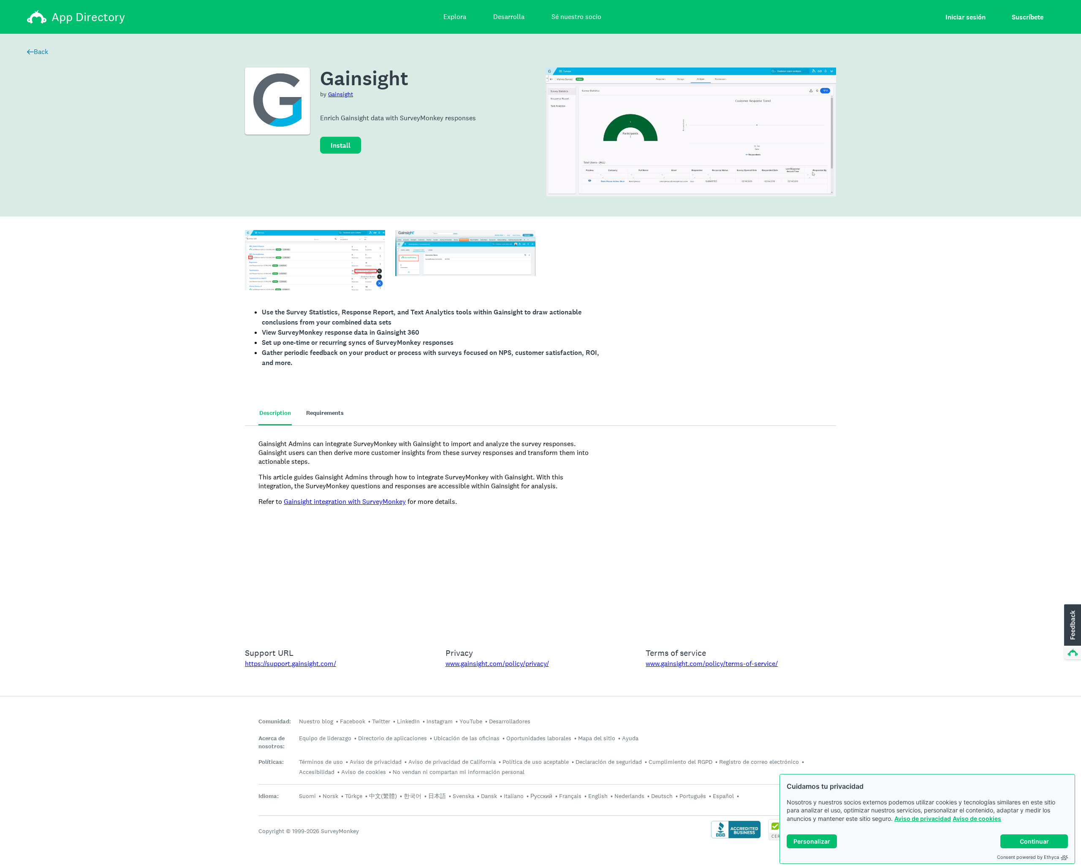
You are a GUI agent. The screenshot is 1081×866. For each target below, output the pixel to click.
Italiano (514, 796)
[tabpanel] (540, 531)
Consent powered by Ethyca (1028, 857)
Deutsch (662, 796)
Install (340, 145)
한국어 (412, 796)
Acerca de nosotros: (271, 742)
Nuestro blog (316, 721)
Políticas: (271, 762)
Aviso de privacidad (922, 818)
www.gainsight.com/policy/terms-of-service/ (712, 663)
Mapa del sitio (596, 738)
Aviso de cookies (977, 818)
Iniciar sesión (965, 17)
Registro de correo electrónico (759, 762)
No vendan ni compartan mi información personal (458, 772)
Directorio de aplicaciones (392, 738)
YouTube (470, 721)
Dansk (489, 796)
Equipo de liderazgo (325, 738)
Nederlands (629, 796)
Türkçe (353, 796)
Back (41, 51)
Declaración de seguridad (609, 762)
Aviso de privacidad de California (452, 762)
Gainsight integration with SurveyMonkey (345, 501)
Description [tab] (275, 413)
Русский (541, 796)
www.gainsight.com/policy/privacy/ (497, 663)
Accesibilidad (316, 772)
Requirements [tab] (325, 413)
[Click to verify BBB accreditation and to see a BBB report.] (736, 837)
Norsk (330, 796)
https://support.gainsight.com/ (290, 663)
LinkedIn (408, 721)
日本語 (437, 796)
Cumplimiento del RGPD (680, 762)
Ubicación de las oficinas (467, 738)
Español (723, 796)
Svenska (463, 796)
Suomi (307, 796)
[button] (1071, 632)
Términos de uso (321, 762)
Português (692, 796)
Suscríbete (1027, 17)
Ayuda (630, 738)
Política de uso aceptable (535, 762)
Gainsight (340, 94)
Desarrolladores (509, 721)
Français (570, 796)
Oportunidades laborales (538, 738)
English (598, 796)
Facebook (352, 721)
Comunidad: (274, 721)
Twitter (381, 721)
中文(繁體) (383, 796)
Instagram (439, 721)
